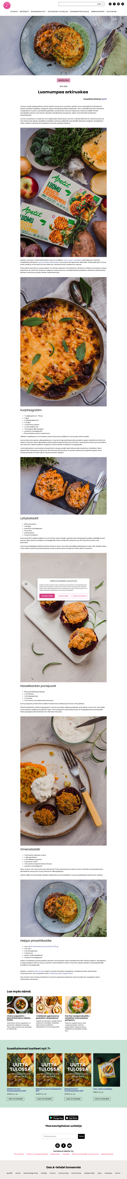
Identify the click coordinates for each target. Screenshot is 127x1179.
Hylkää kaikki (63, 596)
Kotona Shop (76, 1173)
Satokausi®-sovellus (58, 12)
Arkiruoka (63, 80)
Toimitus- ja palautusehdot (37, 1154)
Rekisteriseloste (107, 1154)
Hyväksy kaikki (47, 596)
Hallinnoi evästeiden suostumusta (85, 1154)
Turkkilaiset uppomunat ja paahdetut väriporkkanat (47, 1017)
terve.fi (117, 1173)
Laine (100, 1173)
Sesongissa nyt (38, 12)
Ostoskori (111, 12)
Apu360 (9, 1173)
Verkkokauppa (97, 12)
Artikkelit (24, 12)
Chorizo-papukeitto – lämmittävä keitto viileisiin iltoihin (18, 1018)
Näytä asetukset (79, 596)
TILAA (81, 1136)
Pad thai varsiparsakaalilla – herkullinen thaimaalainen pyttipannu (77, 1018)
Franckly (44, 1173)
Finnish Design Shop (31, 1173)
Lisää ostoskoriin (15, 1099)
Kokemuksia (55, 1154)
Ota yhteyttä (19, 1154)
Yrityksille (65, 1154)
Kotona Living (63, 1173)
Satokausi (108, 1173)
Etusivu (14, 12)
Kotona (52, 1173)
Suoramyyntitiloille (79, 12)
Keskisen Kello (89, 1173)
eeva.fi (17, 1173)
